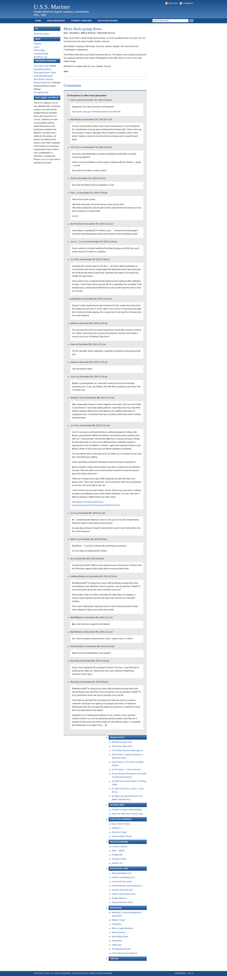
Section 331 (117, 863)
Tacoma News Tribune (122, 836)
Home (38, 21)
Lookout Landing (119, 846)
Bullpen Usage (118, 920)
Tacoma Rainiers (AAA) (122, 902)
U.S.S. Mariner (52, 6)
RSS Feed (172, 3)
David (73, 513)
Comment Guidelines (81, 21)
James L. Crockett (78, 242)
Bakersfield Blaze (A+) (122, 873)
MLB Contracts (118, 932)
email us (44, 159)
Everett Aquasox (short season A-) (127, 886)
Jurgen (73, 376)
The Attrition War (41, 92)
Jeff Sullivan (75, 147)
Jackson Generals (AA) (122, 890)
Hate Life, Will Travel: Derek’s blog (127, 814)
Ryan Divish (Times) (121, 824)
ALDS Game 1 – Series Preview (126, 769)
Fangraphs (117, 924)
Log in (36, 47)
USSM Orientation (56, 21)
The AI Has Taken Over (122, 746)
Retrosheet (117, 941)
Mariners (111, 33)
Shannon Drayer (119, 832)
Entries (39, 50)
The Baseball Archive (121, 949)
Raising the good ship (122, 742)
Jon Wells (74, 259)
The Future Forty (41, 66)
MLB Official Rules (120, 936)
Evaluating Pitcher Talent (45, 72)
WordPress (180, 973)
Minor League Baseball (122, 928)
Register (37, 44)
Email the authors (42, 34)
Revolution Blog (80, 973)
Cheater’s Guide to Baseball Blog (127, 809)
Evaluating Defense (43, 69)
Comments (188, 3)
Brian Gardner (105, 973)
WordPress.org (40, 57)
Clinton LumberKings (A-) (123, 877)
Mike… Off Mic (118, 851)
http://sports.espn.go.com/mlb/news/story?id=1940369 (96, 112)
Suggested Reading (108, 21)
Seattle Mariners (119, 898)
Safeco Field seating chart (123, 894)
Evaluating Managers (43, 76)
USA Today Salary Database (124, 953)
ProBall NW (117, 855)
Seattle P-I (116, 828)
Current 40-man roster (122, 881)
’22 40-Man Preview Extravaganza (127, 750)
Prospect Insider (119, 859)
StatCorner (117, 945)
